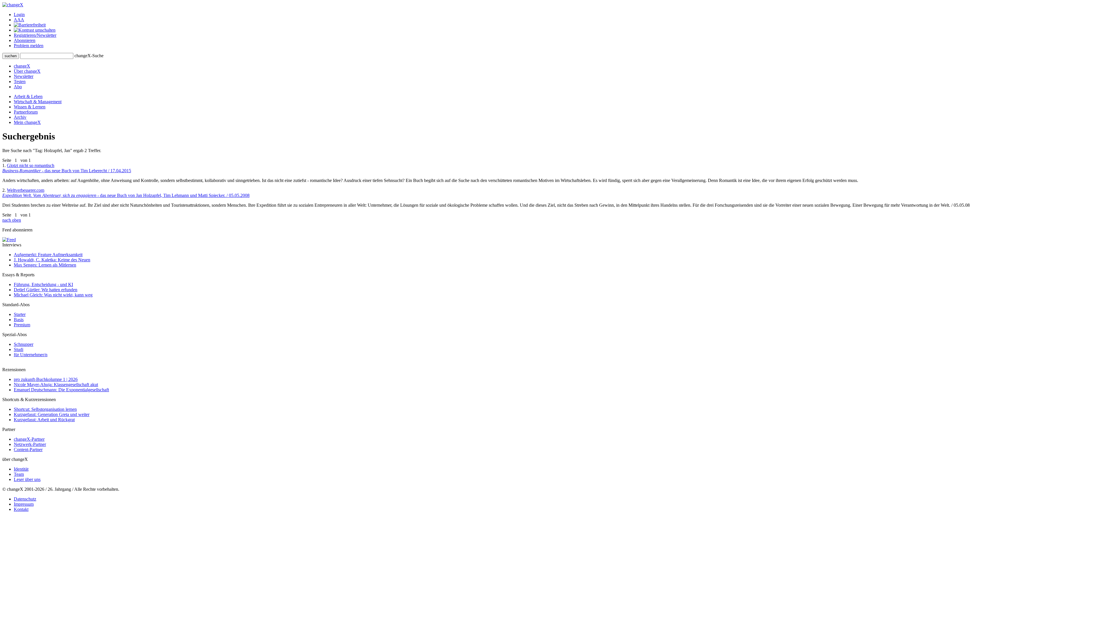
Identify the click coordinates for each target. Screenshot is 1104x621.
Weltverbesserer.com (126, 193)
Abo (18, 86)
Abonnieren (24, 40)
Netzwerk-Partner (30, 444)
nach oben (11, 220)
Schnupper (23, 344)
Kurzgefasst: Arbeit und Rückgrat (44, 419)
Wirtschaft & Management (38, 101)
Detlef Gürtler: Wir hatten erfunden (45, 289)
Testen (20, 81)
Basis (19, 319)
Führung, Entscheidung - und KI (43, 284)
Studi (18, 349)
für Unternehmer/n (30, 354)
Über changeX (27, 71)
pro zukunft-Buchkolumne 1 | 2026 (46, 379)
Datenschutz (25, 499)
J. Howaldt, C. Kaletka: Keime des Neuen (52, 259)
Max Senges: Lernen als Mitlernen (45, 264)
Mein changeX (27, 122)
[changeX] (12, 4)
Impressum (24, 504)
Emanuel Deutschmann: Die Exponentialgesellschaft (61, 389)
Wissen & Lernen (29, 106)
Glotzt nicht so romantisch (66, 168)
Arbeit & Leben (28, 96)
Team (19, 474)
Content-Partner (28, 449)
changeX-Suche (88, 55)
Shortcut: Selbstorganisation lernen (45, 409)
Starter (20, 314)
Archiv (20, 117)
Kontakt (21, 509)
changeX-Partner (29, 439)
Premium (22, 324)
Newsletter (23, 76)
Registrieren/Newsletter (35, 35)
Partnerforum (26, 112)
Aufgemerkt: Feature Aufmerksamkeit (48, 254)
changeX (22, 66)
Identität (21, 469)
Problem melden (28, 45)
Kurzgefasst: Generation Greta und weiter (51, 414)
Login (19, 14)
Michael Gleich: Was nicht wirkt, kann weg (53, 294)
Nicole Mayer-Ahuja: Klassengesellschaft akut (56, 384)
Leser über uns (27, 479)
